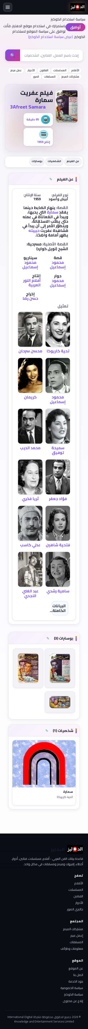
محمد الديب (30, 447)
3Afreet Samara (28, 106)
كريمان (30, 397)
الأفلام (75, 70)
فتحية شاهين (58, 545)
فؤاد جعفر (58, 498)
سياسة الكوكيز (73, 994)
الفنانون (44, 70)
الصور (36, 76)
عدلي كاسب (30, 545)
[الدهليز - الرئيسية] (77, 7)
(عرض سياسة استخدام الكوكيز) (50, 36)
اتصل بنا (78, 975)
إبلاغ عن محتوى (73, 1001)
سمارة (52, 212)
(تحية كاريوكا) (65, 797)
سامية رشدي (57, 591)
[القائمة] (7, 7)
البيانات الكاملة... (58, 608)
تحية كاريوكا (57, 351)
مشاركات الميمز (70, 76)
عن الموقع (76, 968)
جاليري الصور (75, 909)
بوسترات (37, 161)
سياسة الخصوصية (71, 988)
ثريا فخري (30, 498)
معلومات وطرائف (71, 948)
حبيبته (33, 230)
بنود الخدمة (75, 981)
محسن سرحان (30, 351)
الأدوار (31, 70)
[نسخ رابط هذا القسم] (51, 179)
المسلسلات (59, 70)
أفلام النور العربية (32, 283)
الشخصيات (54, 161)
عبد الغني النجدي (30, 593)
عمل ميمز (16, 70)
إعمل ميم (76, 935)
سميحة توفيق (57, 450)
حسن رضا (30, 298)
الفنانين (78, 896)
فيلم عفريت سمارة (36, 96)
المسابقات (50, 76)
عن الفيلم (73, 161)
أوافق (75, 27)
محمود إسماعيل (58, 265)
